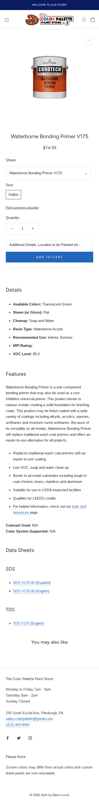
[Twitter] (19, 738)
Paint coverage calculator (22, 207)
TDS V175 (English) (28, 623)
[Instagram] (30, 738)
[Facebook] (7, 738)
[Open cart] (93, 19)
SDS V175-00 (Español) (32, 583)
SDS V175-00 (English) (31, 591)
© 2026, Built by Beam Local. (50, 795)
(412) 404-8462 (18, 725)
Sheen (11, 160)
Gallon (13, 194)
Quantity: (13, 218)
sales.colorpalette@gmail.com (29, 719)
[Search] (84, 19)
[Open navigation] (6, 20)
